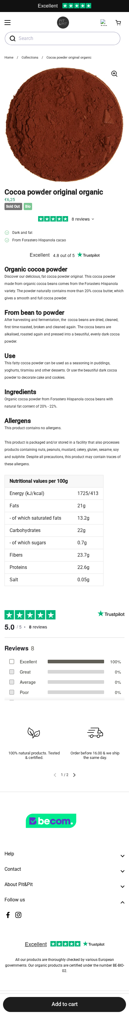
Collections (30, 58)
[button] (118, 23)
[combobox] (62, 38)
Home (9, 58)
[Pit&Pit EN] (63, 23)
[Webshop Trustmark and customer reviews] (63, 830)
